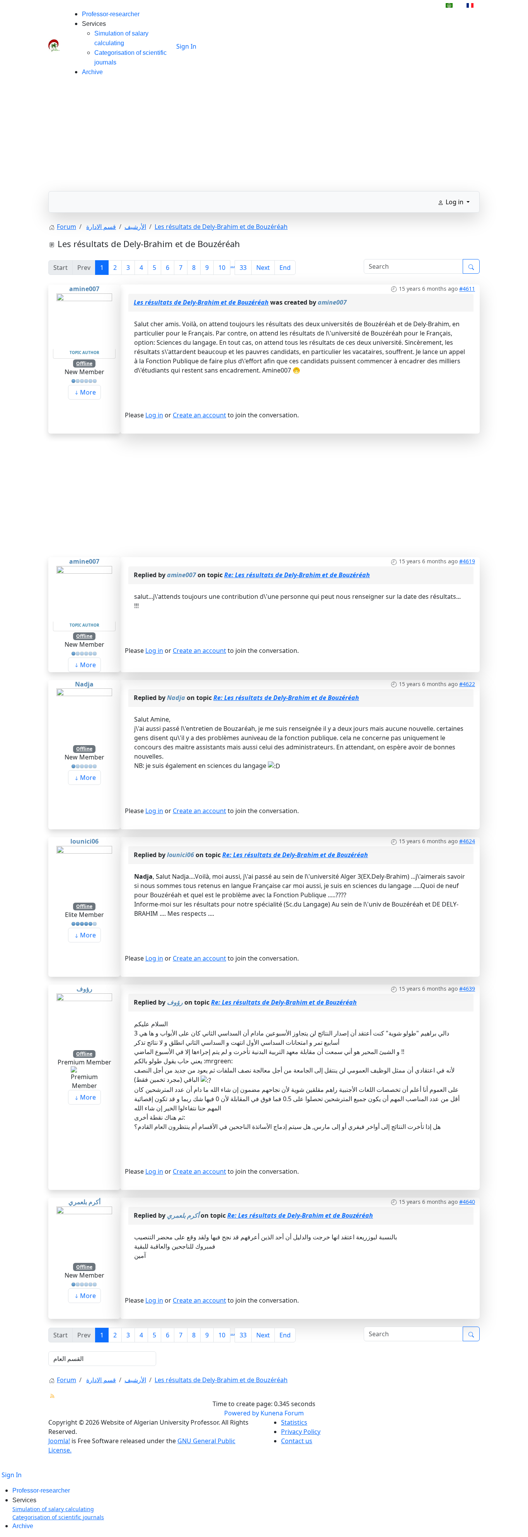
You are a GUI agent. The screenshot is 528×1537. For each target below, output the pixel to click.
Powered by (241, 1413)
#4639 (467, 988)
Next (263, 267)
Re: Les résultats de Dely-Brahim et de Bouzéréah (297, 575)
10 (221, 267)
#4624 (467, 841)
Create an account (199, 415)
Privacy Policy (300, 1431)
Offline (84, 363)
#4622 (467, 684)
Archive (92, 72)
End (285, 267)
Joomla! (59, 1441)
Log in (154, 415)
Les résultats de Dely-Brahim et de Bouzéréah (201, 302)
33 (243, 267)
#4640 (467, 1201)
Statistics (294, 1422)
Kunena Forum (282, 1413)
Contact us (296, 1441)
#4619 (467, 561)
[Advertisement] (264, 137)
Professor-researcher (111, 14)
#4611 (467, 288)
